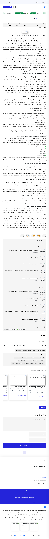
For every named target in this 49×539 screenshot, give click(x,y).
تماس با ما (18, 350)
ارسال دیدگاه (42, 407)
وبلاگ (37, 19)
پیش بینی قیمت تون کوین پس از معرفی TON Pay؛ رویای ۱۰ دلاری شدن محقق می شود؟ (21, 271)
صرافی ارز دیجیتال (43, 19)
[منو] (41, 7)
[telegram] (42, 486)
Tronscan (41, 126)
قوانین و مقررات (41, 350)
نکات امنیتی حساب (20, 142)
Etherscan (15, 113)
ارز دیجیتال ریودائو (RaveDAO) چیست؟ (30, 278)
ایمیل (44, 440)
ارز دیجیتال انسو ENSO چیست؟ (31, 257)
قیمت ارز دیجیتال (27, 350)
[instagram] (39, 486)
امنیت (34, 350)
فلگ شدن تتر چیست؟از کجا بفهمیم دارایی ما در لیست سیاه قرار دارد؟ (23, 250)
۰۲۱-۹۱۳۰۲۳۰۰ (5, 2)
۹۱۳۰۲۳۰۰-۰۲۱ (40, 477)
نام (44, 434)
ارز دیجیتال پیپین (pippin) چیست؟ (30, 264)
